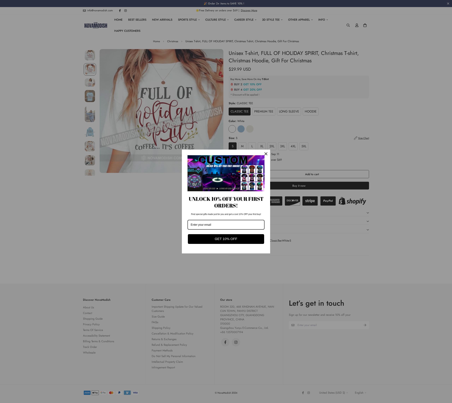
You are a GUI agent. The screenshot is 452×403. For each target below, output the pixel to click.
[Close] (266, 154)
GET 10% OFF (226, 239)
